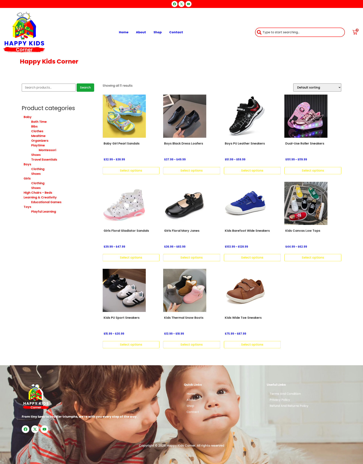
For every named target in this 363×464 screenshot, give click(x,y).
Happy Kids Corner (49, 61)
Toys (27, 207)
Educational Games (46, 202)
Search (85, 87)
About (141, 32)
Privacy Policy (280, 400)
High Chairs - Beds (38, 192)
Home (123, 32)
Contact (176, 32)
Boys (27, 164)
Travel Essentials (44, 159)
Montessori (47, 150)
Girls (27, 178)
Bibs (34, 126)
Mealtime (38, 136)
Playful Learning (43, 211)
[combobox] (300, 32)
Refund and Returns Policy (289, 406)
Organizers (39, 140)
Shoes (36, 155)
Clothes (37, 131)
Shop (158, 32)
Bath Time (39, 122)
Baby (28, 117)
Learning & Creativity (40, 197)
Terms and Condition (285, 394)
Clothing (37, 169)
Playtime (38, 145)
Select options (131, 170)
